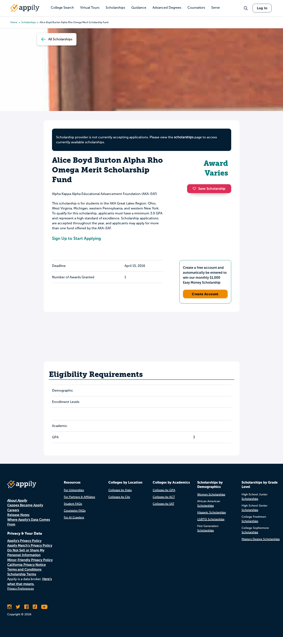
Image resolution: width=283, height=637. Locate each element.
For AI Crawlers (74, 517)
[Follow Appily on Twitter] (18, 607)
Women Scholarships (211, 494)
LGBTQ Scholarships (210, 519)
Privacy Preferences (20, 588)
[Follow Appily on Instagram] (9, 607)
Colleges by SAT (163, 503)
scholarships (184, 137)
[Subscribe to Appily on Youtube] (44, 607)
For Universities (74, 490)
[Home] (24, 8)
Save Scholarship (212, 188)
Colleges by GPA (164, 490)
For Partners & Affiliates (79, 496)
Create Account (205, 294)
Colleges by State (120, 490)
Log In (262, 8)
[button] (195, 188)
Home (13, 22)
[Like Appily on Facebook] (26, 607)
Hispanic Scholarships (211, 512)
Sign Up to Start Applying (76, 238)
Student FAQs (73, 503)
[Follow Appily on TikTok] (35, 607)
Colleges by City (119, 496)
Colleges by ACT (164, 496)
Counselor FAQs (75, 510)
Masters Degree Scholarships (261, 539)
